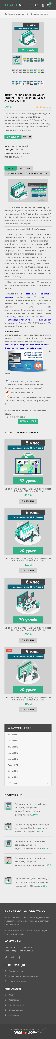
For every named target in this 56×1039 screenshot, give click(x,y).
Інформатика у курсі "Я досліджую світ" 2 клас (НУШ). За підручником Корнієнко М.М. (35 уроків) (32, 882)
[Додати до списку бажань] (24, 137)
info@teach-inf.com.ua (22, 951)
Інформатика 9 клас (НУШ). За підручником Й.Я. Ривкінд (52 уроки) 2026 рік (28, 698)
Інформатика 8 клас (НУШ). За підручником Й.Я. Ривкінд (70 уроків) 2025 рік (28, 629)
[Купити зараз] (29, 137)
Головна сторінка (16, 14)
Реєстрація (14, 1000)
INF (14, 5)
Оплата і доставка (17, 981)
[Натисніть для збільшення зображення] (28, 37)
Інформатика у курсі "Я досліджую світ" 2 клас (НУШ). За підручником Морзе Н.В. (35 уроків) (32, 828)
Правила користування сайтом (23, 976)
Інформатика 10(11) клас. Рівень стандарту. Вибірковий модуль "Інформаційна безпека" (31, 862)
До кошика (28, 501)
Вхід (11, 995)
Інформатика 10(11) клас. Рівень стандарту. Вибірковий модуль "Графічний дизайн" (31, 845)
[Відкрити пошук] (37, 5)
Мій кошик (14, 1015)
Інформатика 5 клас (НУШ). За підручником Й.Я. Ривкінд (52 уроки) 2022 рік (28, 490)
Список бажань (16, 1010)
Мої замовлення (16, 1005)
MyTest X (20, 417)
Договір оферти (16, 971)
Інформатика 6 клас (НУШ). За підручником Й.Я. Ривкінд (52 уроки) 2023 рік (28, 559)
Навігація (31, 5)
